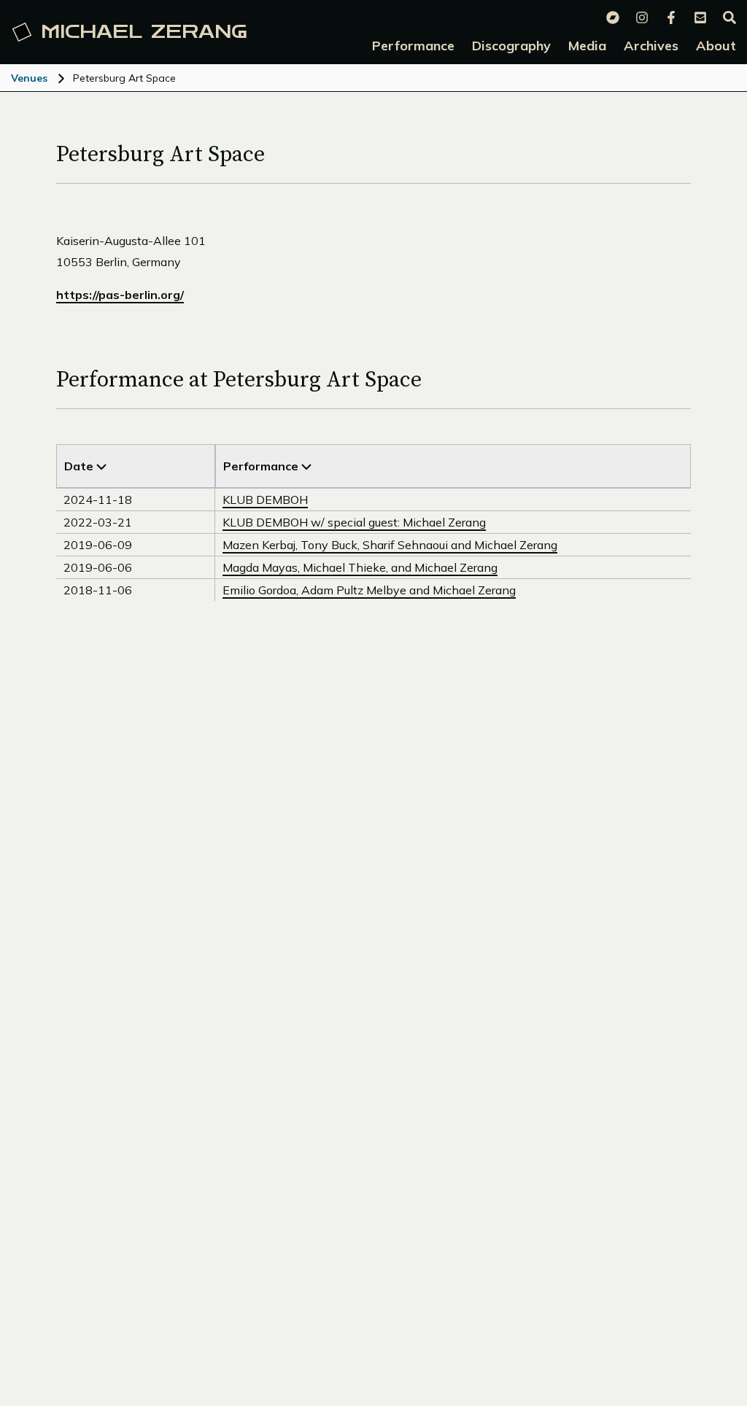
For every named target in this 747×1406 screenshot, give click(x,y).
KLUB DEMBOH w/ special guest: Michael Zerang (354, 522)
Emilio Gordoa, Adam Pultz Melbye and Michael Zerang (369, 590)
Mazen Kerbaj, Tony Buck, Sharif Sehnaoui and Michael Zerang (389, 544)
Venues (29, 78)
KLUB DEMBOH (265, 499)
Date (80, 466)
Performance (262, 466)
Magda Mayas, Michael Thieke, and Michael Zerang (360, 567)
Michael (144, 32)
